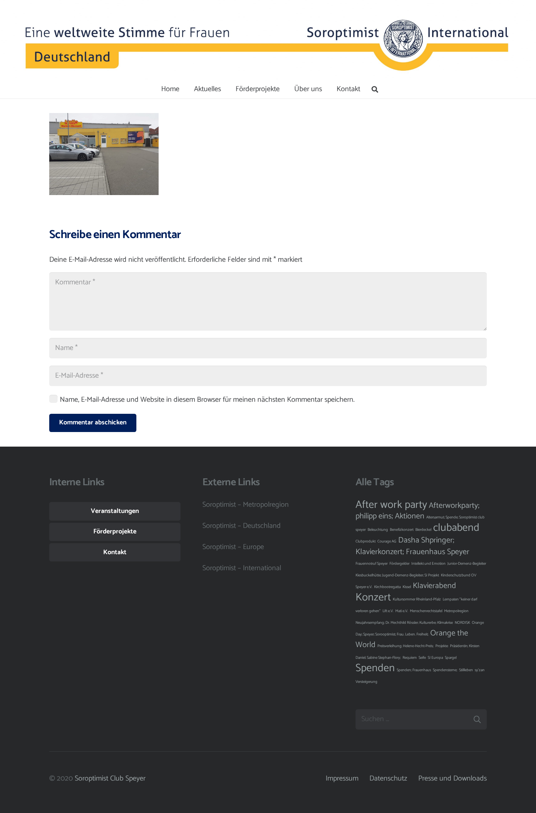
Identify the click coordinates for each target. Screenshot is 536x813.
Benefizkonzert (401, 529)
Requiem (410, 657)
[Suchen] (375, 89)
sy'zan (480, 670)
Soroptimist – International (241, 568)
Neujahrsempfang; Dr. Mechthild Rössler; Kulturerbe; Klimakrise (404, 622)
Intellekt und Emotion (428, 563)
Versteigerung (366, 681)
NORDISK (462, 622)
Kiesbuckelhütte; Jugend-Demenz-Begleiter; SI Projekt (397, 575)
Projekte (441, 646)
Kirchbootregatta (387, 587)
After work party (391, 505)
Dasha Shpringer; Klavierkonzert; (405, 546)
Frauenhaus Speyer (437, 552)
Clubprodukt (366, 541)
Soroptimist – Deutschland (241, 526)
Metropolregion (456, 611)
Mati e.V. (401, 611)
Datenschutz (388, 779)
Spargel (451, 657)
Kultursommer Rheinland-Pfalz (417, 599)
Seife (422, 657)
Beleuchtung (378, 529)
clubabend (456, 528)
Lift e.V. (387, 611)
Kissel (407, 587)
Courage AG (386, 541)
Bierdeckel (423, 529)
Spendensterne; (445, 670)
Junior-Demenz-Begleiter (466, 563)
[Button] (41, 40)
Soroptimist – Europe (233, 547)
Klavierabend (434, 585)
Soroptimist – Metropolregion (245, 505)
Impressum (342, 779)
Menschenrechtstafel (426, 611)
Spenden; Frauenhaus (414, 670)
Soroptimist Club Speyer (110, 779)
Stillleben (466, 670)
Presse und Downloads (452, 779)
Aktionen (409, 516)
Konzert (373, 597)
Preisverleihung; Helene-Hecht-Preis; (405, 646)
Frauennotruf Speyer (372, 563)
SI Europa (435, 657)
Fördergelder (399, 563)
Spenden (375, 668)
